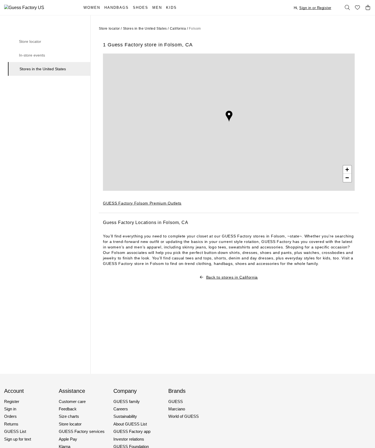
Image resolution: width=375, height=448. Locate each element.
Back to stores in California (232, 277)
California (178, 28)
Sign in (10, 409)
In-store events (32, 55)
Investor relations (128, 439)
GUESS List (15, 431)
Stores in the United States (42, 69)
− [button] (347, 177)
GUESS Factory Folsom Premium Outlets (142, 203)
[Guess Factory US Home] (38, 7)
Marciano (176, 409)
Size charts (69, 416)
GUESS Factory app (131, 431)
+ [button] (347, 169)
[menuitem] (93, 7)
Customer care (72, 401)
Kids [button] (171, 7)
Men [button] (157, 7)
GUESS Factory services (82, 431)
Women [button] (91, 7)
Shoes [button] (140, 7)
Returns (11, 424)
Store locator (30, 41)
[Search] (347, 7)
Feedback (68, 409)
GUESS (175, 401)
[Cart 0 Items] (368, 7)
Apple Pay (68, 439)
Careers (120, 409)
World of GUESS (183, 416)
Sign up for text (17, 439)
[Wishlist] (357, 7)
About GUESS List (130, 424)
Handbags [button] (116, 7)
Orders (10, 416)
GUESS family (126, 401)
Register (11, 401)
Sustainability (125, 416)
